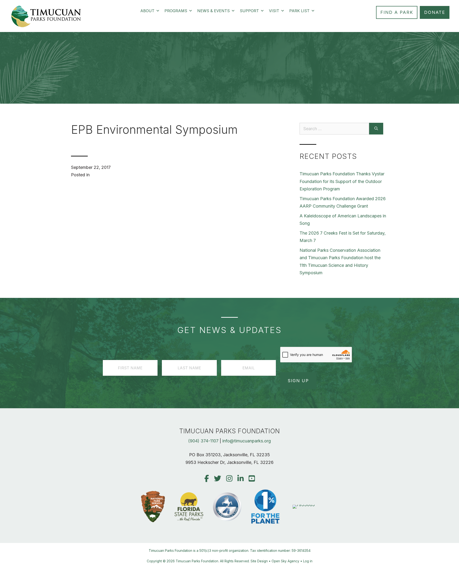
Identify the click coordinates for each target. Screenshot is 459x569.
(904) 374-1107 (203, 440)
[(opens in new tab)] (304, 504)
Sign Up (298, 380)
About (147, 10)
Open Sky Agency (285, 561)
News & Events (213, 10)
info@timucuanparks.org (246, 440)
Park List (299, 10)
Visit (274, 10)
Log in (307, 561)
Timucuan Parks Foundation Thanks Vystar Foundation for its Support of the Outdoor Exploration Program (342, 181)
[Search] (376, 128)
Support (249, 10)
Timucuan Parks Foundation (197, 561)
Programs (175, 10)
